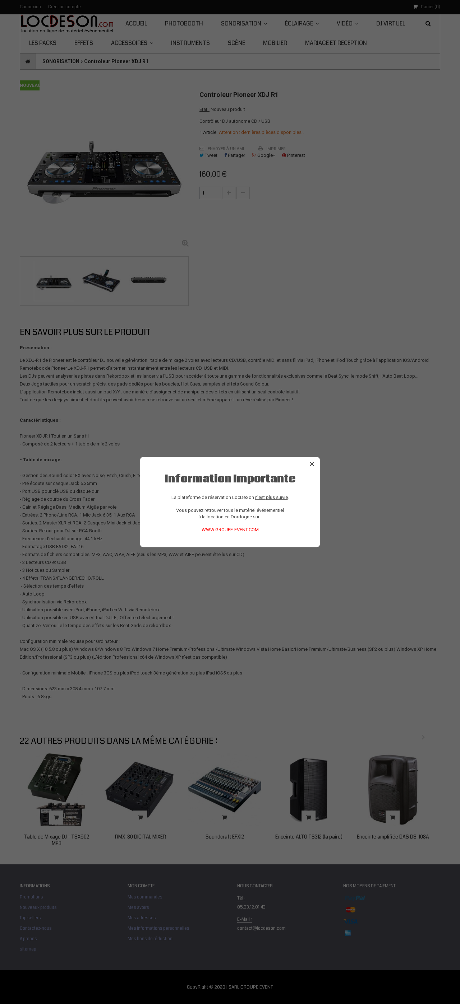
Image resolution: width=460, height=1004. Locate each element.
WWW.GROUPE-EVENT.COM (230, 529)
